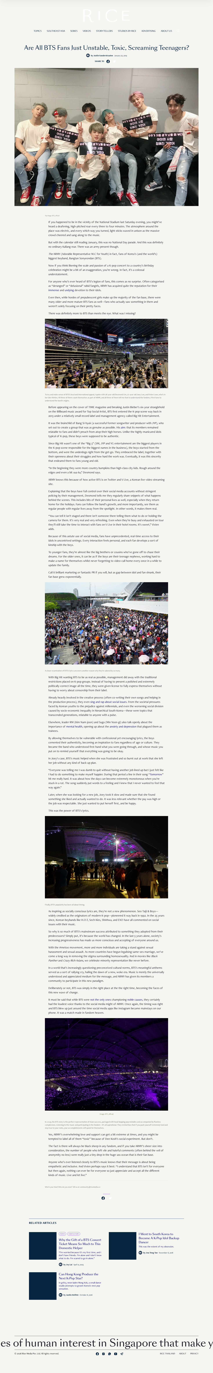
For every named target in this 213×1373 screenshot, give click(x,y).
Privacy (194, 1354)
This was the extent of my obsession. (156, 1247)
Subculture (74, 1234)
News (62, 1234)
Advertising (148, 31)
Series (74, 31)
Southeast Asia (56, 31)
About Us (166, 31)
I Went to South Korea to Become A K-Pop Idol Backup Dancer (159, 1238)
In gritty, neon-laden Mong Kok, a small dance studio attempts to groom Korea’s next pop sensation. (80, 1286)
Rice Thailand (167, 1354)
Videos (87, 31)
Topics (38, 31)
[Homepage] (106, 16)
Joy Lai (69, 1265)
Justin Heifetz (72, 1295)
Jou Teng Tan (152, 1253)
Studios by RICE (127, 31)
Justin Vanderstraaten (103, 56)
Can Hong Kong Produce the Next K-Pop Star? (78, 1276)
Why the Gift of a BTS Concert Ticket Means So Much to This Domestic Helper (80, 1244)
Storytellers (104, 31)
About (182, 1354)
